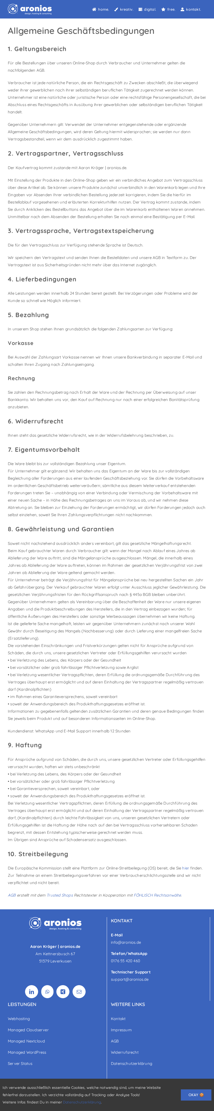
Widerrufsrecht (125, 1052)
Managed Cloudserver (28, 1029)
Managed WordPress (27, 1052)
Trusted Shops (59, 895)
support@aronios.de (130, 979)
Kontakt (118, 1018)
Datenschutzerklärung (131, 1063)
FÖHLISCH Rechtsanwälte (157, 895)
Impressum (121, 1029)
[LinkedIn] (31, 991)
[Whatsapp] (47, 991)
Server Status (20, 1063)
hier (185, 868)
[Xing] (62, 991)
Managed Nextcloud (26, 1041)
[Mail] (79, 991)
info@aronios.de (126, 942)
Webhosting (19, 1018)
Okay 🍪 (196, 1094)
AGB (12, 895)
